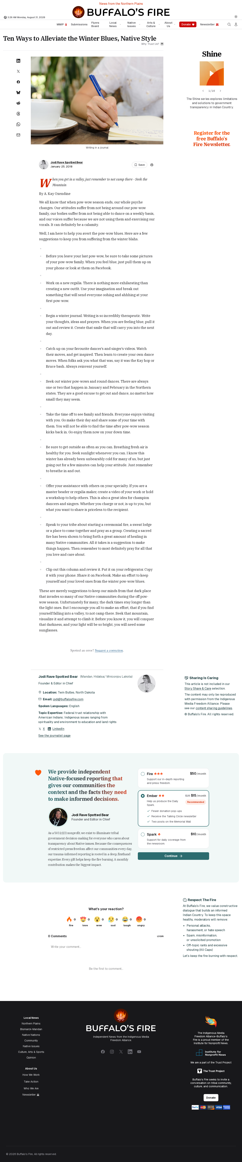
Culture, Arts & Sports (31, 1052)
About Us (168, 24)
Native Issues (131, 24)
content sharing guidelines (214, 708)
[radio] (173, 778)
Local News (113, 24)
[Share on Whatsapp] (18, 124)
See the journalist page (54, 736)
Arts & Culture (151, 24)
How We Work (31, 1074)
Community (31, 1040)
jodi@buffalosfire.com (68, 699)
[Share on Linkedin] (18, 60)
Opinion (31, 1057)
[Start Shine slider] (212, 73)
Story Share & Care (198, 688)
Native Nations (31, 1035)
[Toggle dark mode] (236, 16)
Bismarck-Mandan (31, 1029)
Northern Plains (31, 1023)
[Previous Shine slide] (203, 91)
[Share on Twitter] (18, 71)
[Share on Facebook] (18, 82)
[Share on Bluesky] (18, 92)
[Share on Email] (18, 135)
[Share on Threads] (18, 113)
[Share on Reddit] (18, 103)
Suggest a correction (109, 650)
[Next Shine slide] (220, 91)
